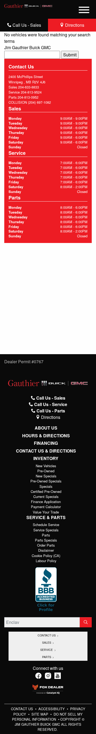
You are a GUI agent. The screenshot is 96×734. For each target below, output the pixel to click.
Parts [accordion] (47, 657)
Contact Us (22, 708)
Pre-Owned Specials (45, 481)
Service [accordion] (47, 650)
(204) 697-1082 (39, 102)
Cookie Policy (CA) (46, 555)
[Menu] (84, 11)
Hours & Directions (46, 435)
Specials (45, 486)
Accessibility (52, 708)
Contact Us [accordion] (47, 635)
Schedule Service (46, 524)
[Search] (86, 622)
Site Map (40, 714)
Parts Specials (46, 540)
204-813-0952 (28, 97)
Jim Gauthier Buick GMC (27, 47)
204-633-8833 (28, 87)
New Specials (46, 475)
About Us (46, 428)
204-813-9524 (31, 92)
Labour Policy (46, 560)
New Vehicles (46, 465)
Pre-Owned (45, 470)
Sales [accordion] (47, 642)
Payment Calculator (46, 506)
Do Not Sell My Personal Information (47, 717)
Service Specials (45, 529)
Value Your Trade (46, 512)
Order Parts (46, 545)
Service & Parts (46, 517)
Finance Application (46, 501)
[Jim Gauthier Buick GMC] (28, 5)
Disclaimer (46, 550)
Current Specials (45, 496)
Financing (46, 443)
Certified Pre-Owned (46, 491)
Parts (46, 535)
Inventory (45, 458)
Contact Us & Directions (46, 451)
